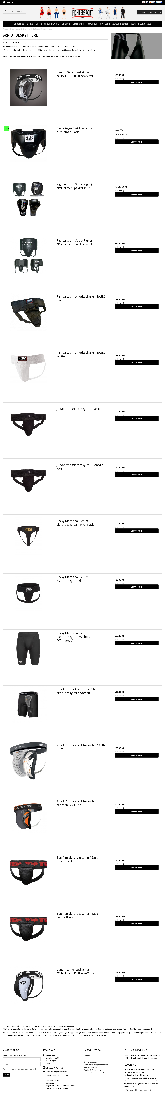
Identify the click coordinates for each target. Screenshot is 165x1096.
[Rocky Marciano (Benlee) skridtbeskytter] (28, 543)
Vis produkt (136, 82)
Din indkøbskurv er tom (148, 12)
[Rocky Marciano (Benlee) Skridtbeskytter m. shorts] (28, 655)
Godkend (6, 1075)
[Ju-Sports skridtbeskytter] (28, 431)
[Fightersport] (83, 13)
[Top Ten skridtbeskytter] (28, 879)
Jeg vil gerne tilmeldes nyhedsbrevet (21, 1068)
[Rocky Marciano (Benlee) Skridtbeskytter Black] (28, 599)
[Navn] (22, 1059)
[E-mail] (22, 1063)
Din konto (10, 2)
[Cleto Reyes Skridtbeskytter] (28, 150)
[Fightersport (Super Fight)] (28, 206)
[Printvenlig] (161, 29)
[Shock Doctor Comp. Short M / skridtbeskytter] (28, 711)
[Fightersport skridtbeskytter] (28, 318)
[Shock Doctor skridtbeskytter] (28, 767)
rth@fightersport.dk (59, 1071)
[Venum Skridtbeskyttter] (28, 94)
